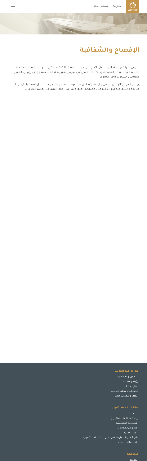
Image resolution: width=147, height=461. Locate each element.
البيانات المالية (131, 433)
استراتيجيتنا (132, 386)
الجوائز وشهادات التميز (126, 396)
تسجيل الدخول (100, 6)
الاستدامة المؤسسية (127, 423)
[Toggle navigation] (13, 6)
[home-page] (132, 6)
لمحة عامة (132, 414)
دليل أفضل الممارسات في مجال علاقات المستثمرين (110, 438)
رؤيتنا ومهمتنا (130, 382)
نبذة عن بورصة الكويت (126, 377)
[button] (125, 445)
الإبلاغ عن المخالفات (127, 428)
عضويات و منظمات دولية (124, 391)
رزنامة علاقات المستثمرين (124, 418)
